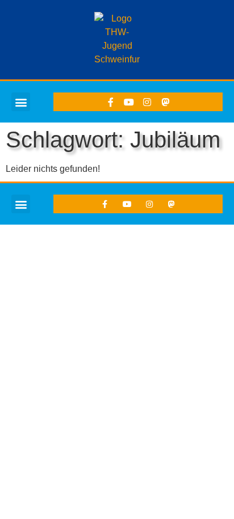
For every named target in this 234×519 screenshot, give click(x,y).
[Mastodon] (165, 102)
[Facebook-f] (111, 102)
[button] (20, 101)
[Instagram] (147, 102)
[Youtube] (129, 102)
